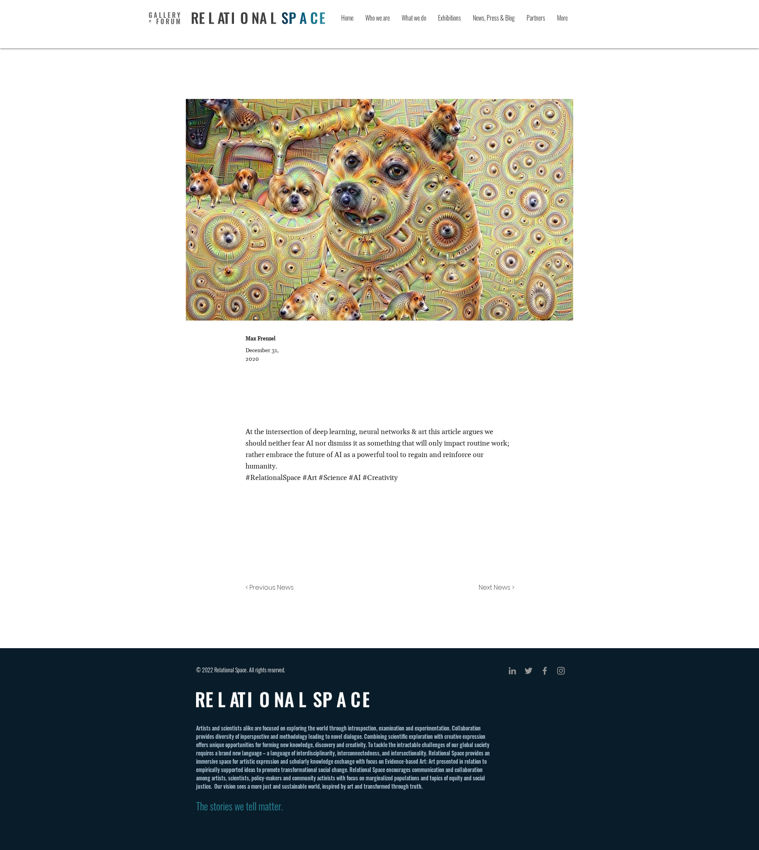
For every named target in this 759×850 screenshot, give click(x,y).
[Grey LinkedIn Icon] (512, 671)
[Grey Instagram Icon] (561, 671)
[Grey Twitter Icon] (528, 671)
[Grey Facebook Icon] (545, 671)
